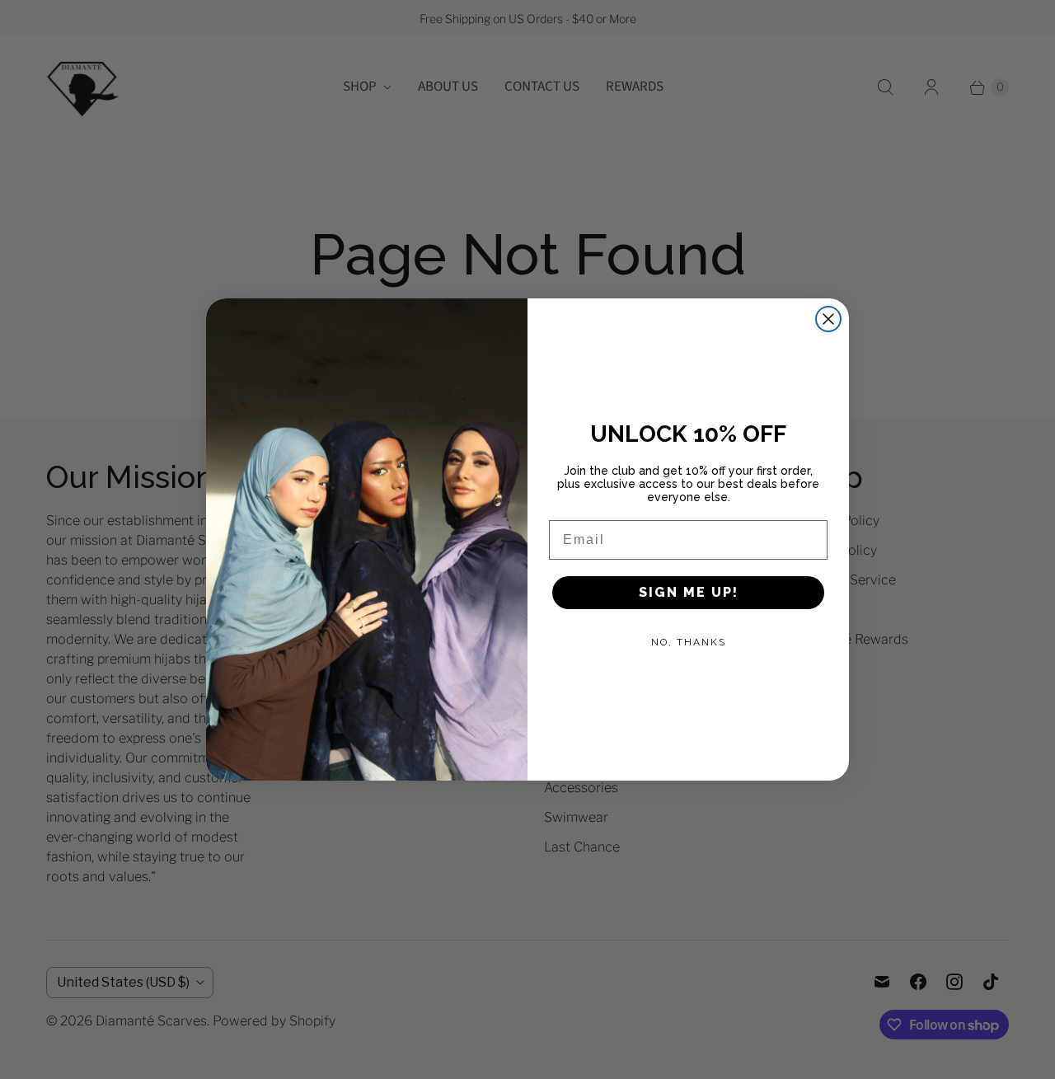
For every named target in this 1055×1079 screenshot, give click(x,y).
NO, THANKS (688, 642)
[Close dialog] (828, 319)
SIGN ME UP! (688, 592)
